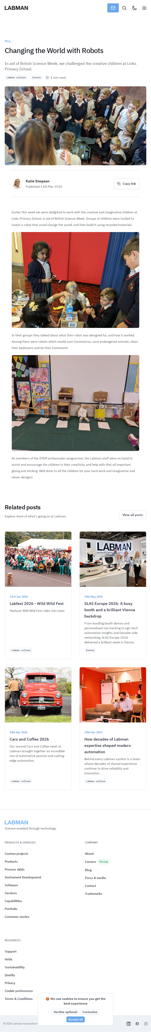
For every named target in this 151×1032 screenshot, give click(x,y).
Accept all (75, 1019)
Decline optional (65, 1012)
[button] (19, 991)
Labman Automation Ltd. (28, 1023)
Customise (90, 1012)
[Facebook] (137, 1024)
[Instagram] (146, 1024)
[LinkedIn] (129, 1024)
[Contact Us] (113, 7)
